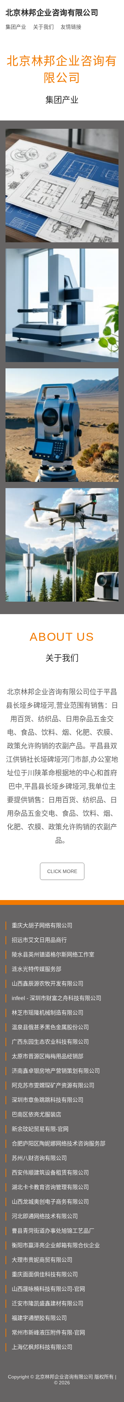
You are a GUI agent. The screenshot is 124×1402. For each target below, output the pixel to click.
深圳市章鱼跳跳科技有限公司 (47, 1100)
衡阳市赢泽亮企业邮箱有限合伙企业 (56, 1245)
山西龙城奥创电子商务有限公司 (50, 1202)
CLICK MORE (62, 871)
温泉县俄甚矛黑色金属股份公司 (50, 1027)
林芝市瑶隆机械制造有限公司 (47, 1013)
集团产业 (16, 27)
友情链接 (71, 27)
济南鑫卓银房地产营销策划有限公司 (56, 1071)
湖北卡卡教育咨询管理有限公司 (50, 1187)
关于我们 (43, 27)
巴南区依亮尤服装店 (36, 1114)
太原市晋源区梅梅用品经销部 (47, 1056)
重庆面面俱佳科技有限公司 (45, 1274)
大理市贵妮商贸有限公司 (42, 1260)
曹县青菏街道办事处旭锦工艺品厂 (53, 1231)
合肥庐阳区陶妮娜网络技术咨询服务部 (58, 1144)
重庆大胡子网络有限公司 (42, 925)
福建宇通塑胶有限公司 (39, 1318)
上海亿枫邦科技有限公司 (42, 1347)
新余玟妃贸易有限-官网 (40, 1129)
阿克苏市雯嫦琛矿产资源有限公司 (53, 1085)
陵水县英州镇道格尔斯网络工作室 (53, 955)
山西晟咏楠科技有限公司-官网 (48, 1289)
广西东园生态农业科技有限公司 (50, 1042)
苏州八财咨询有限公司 (39, 1158)
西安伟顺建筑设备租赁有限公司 (50, 1173)
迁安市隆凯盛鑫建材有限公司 (47, 1303)
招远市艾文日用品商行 (39, 940)
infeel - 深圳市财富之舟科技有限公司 (56, 998)
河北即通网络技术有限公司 (45, 1216)
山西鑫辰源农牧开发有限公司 (47, 984)
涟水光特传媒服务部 (36, 969)
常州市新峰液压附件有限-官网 (48, 1333)
